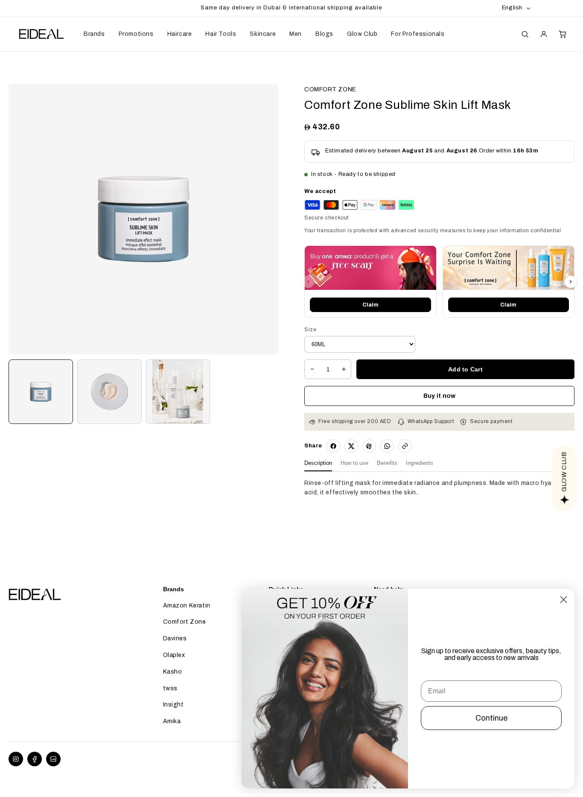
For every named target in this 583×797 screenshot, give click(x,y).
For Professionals (417, 34)
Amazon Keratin (186, 605)
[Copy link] (405, 446)
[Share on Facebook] (333, 446)
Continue (491, 718)
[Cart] (562, 34)
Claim (370, 305)
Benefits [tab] (387, 463)
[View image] (41, 391)
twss (170, 688)
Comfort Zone (184, 622)
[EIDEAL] (40, 34)
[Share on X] (351, 446)
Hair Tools (220, 34)
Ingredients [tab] (419, 463)
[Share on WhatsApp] (387, 446)
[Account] (543, 34)
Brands (94, 34)
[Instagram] (16, 759)
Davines (175, 638)
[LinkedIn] (53, 759)
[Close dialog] (563, 599)
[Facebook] (34, 759)
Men (295, 34)
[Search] (525, 34)
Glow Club (362, 34)
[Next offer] (570, 281)
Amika (172, 721)
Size (310, 330)
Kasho (172, 672)
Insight (173, 704)
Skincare (263, 34)
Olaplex (174, 655)
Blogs (324, 34)
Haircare (179, 34)
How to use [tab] (354, 463)
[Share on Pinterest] (369, 446)
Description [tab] (318, 463)
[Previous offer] (308, 281)
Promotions (136, 34)
